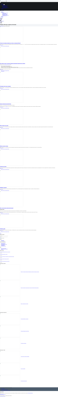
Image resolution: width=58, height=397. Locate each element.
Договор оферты (3, 388)
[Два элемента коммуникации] (10, 386)
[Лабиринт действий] (11, 186)
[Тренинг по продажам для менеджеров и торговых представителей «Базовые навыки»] (10, 295)
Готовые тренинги (4, 13)
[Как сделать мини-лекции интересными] (11, 206)
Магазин (2, 16)
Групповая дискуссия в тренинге (5, 86)
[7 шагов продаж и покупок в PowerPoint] (10, 362)
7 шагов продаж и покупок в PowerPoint (25, 356)
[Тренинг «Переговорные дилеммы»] (10, 311)
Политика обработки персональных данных (5, 390)
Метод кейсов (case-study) (4, 125)
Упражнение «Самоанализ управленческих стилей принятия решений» (7, 256)
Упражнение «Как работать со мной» (3, 254)
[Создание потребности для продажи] (10, 324)
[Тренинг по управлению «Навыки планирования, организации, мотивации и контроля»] (10, 279)
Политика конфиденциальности (4, 389)
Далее (0, 233)
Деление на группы (3, 166)
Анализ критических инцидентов (5, 103)
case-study (6, 106)
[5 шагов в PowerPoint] (10, 374)
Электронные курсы (4, 15)
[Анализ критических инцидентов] (11, 102)
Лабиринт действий (3, 187)
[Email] (0, 20)
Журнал (2, 70)
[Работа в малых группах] (11, 144)
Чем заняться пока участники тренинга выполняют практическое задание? (12, 63)
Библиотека (2, 12)
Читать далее (1, 69)
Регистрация (2, 240)
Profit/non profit (2, 228)
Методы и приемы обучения (6, 70)
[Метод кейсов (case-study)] (11, 124)
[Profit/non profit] (11, 227)
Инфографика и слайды (4, 14)
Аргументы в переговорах (23, 343)
